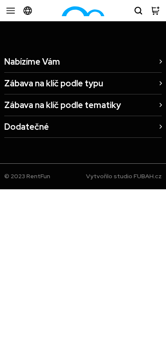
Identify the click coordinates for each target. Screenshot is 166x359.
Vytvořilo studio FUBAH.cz (124, 176)
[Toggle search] (138, 10)
